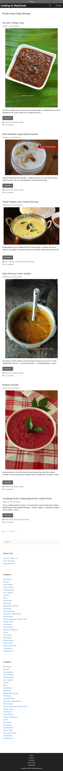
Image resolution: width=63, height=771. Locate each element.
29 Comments (9, 125)
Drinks (5, 598)
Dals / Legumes (9, 262)
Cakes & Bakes (8, 584)
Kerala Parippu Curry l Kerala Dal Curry (20, 202)
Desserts (6, 595)
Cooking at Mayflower (13, 5)
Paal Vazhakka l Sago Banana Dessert (20, 134)
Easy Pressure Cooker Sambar (16, 273)
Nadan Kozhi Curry (9, 563)
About (31, 755)
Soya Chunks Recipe (9, 645)
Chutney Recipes (8, 590)
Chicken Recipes (8, 587)
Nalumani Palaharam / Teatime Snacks (15, 619)
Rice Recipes (7, 637)
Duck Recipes (7, 600)
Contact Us (31, 758)
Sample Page (31, 765)
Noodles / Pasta (8, 622)
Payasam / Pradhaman (10, 630)
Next (13, 531)
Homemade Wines (9, 611)
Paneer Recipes (8, 627)
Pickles (26, 519)
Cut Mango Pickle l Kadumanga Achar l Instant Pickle (27, 498)
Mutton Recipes (8, 616)
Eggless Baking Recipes (10, 606)
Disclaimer (31, 760)
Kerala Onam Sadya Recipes (13, 122)
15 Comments (9, 376)
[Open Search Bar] (50, 5)
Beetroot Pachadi (10, 385)
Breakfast (6, 582)
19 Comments (9, 489)
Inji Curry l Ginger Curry (13, 23)
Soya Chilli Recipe (9, 561)
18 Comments (9, 192)
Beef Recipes (7, 579)
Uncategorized (7, 648)
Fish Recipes (7, 608)
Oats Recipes (7, 624)
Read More (7, 118)
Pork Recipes (7, 635)
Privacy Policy (31, 762)
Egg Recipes (7, 603)
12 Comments (9, 264)
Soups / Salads (8, 643)
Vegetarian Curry (8, 651)
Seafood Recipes (8, 640)
